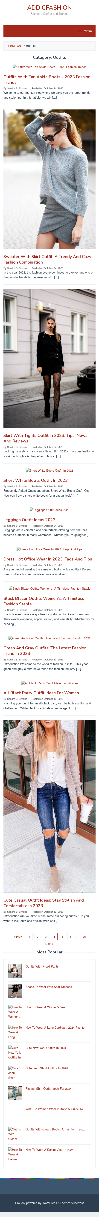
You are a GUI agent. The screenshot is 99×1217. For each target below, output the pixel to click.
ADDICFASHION (49, 8)
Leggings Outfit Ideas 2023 (29, 520)
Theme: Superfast (72, 1203)
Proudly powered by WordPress (36, 1203)
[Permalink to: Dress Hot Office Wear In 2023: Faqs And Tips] (49, 551)
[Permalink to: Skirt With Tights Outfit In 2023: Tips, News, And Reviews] (49, 360)
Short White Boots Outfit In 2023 (35, 480)
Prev (19, 936)
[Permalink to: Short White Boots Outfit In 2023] (49, 472)
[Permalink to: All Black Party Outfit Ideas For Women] (49, 685)
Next (48, 944)
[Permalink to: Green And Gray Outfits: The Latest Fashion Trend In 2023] (49, 640)
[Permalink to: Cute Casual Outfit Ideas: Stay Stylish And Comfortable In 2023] (49, 808)
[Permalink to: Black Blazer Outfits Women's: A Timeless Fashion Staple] (49, 590)
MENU (88, 31)
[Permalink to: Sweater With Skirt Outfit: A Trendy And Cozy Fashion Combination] (49, 181)
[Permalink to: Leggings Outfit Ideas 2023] (49, 512)
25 (84, 936)
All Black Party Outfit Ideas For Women (41, 693)
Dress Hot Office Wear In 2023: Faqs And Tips (47, 559)
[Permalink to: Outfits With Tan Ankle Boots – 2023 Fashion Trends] (50, 69)
